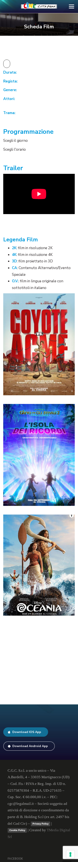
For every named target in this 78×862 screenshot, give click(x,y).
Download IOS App (26, 732)
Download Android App (30, 746)
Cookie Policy (17, 830)
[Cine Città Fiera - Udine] (39, 6)
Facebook (15, 859)
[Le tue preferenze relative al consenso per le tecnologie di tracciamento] (70, 854)
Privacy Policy (40, 823)
